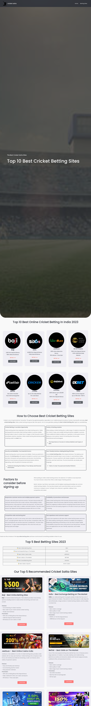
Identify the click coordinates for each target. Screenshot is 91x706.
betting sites (15, 456)
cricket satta (11, 3)
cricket (17, 438)
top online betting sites (23, 536)
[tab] (66, 442)
